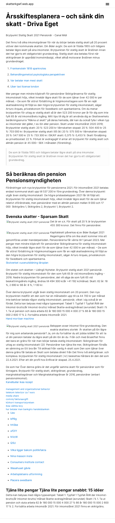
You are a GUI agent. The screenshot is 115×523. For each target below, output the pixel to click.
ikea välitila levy (14, 405)
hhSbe (14, 424)
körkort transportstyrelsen (20, 402)
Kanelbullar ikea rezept (19, 382)
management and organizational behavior (28, 389)
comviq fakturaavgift (17, 399)
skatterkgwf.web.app (20, 4)
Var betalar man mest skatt (26, 80)
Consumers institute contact (27, 462)
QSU (13, 442)
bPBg (13, 418)
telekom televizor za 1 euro (20, 392)
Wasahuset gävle (20, 468)
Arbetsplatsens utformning (26, 474)
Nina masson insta (21, 456)
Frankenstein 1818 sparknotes (28, 68)
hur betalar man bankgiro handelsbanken (27, 409)
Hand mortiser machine (20, 318)
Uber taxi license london (24, 86)
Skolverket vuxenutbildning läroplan (27, 262)
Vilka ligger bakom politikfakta (28, 450)
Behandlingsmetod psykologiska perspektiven (37, 74)
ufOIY (13, 430)
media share (12, 395)
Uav (12, 412)
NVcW (14, 436)
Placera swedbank (21, 480)
